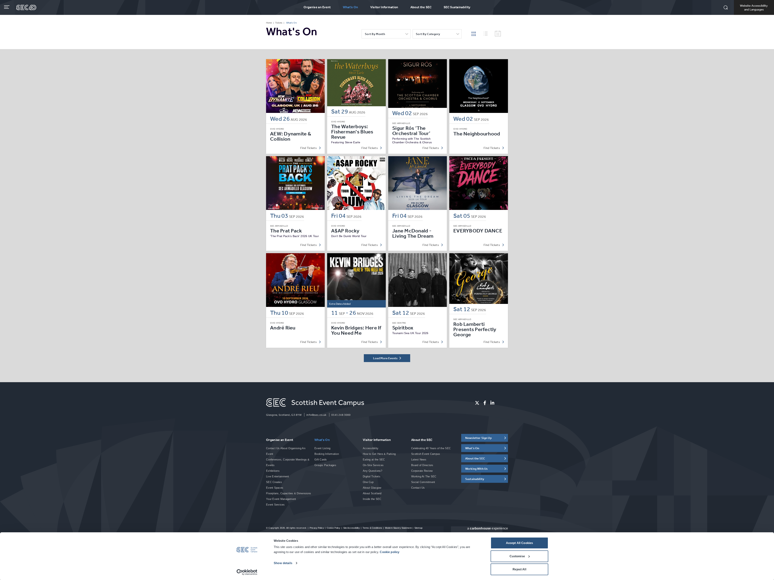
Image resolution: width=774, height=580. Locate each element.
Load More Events (385, 358)
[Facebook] (484, 403)
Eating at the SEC (374, 459)
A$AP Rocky (345, 230)
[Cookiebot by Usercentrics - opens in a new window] (247, 572)
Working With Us (476, 469)
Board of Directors (422, 465)
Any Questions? (372, 470)
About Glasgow (372, 487)
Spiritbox (402, 327)
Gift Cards (320, 459)
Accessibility (370, 448)
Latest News (418, 459)
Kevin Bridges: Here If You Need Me (356, 330)
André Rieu (282, 327)
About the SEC (421, 7)
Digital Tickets (371, 476)
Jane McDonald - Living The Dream (412, 233)
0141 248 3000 (341, 415)
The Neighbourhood (476, 133)
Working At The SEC (423, 476)
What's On (350, 7)
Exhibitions (273, 470)
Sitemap (418, 528)
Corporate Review (422, 470)
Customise (517, 556)
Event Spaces (274, 487)
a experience (487, 528)
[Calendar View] (498, 33)
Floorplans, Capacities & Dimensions (288, 493)
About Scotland (372, 493)
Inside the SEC (372, 499)
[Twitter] (477, 403)
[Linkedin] (492, 403)
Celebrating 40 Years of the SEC (431, 448)
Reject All (519, 569)
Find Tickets (308, 148)
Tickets (279, 23)
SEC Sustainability (457, 7)
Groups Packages (325, 465)
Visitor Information (384, 7)
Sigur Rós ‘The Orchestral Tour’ (411, 130)
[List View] (487, 33)
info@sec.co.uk (316, 415)
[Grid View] (473, 33)
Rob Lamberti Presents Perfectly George (474, 329)
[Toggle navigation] (7, 7)
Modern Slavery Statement (398, 528)
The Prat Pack (286, 230)
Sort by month (375, 34)
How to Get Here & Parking (379, 453)
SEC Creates (274, 482)
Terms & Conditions (372, 528)
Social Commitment (423, 482)
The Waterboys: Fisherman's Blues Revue (352, 131)
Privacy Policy (317, 528)
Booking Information (326, 453)
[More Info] (295, 86)
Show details (283, 563)
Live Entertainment (277, 476)
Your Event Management (281, 499)
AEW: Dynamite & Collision (290, 136)
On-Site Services (373, 465)
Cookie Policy (333, 528)
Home (269, 23)
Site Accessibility (351, 528)
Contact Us (418, 487)
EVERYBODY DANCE (477, 230)
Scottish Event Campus (425, 453)
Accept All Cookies (519, 543)
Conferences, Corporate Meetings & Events (288, 462)
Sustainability (474, 479)
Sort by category (428, 34)
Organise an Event (317, 7)
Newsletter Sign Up (478, 438)
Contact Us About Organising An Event (285, 451)
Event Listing (322, 448)
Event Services (275, 504)
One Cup (368, 482)
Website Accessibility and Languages (754, 7)
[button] (726, 7)
